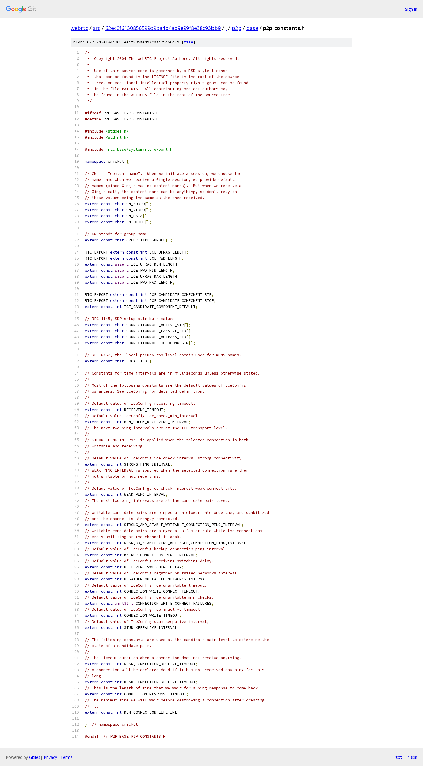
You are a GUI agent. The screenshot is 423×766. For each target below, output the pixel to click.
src (96, 27)
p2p (236, 27)
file (188, 42)
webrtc (79, 27)
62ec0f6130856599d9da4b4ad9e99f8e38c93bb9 (163, 27)
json (412, 757)
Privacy (50, 757)
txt (398, 757)
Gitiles (34, 757)
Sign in (411, 9)
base (252, 27)
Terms (66, 757)
